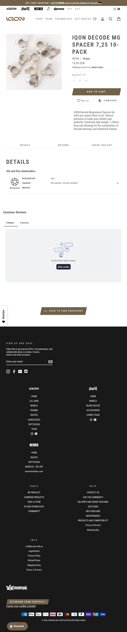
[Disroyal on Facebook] (14, 371)
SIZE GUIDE (93, 506)
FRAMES (34, 410)
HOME (34, 396)
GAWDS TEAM (93, 415)
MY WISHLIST (34, 492)
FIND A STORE (34, 502)
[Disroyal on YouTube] (20, 371)
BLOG (77, 9)
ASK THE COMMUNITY (93, 497)
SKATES (34, 415)
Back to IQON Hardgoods (65, 311)
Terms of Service (93, 525)
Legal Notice (34, 551)
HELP (69, 9)
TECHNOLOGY (63, 19)
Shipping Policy (34, 565)
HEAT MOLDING (93, 511)
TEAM (49, 19)
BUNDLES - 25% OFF (34, 466)
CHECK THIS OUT (102, 145)
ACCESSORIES (93, 410)
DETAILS (25, 145)
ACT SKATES (83, 19)
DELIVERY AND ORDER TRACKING (93, 502)
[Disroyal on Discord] (26, 371)
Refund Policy (34, 560)
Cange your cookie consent (21, 606)
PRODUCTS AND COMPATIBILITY (93, 520)
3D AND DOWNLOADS (34, 506)
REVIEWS (63, 145)
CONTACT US (93, 492)
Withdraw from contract (27, 602)
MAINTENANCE (93, 515)
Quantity (79, 75)
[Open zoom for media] (35, 62)
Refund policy (93, 530)
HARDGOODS (34, 419)
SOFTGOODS (34, 424)
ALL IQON (34, 401)
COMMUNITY (34, 511)
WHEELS (34, 405)
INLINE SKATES (93, 405)
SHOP (39, 19)
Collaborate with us (34, 546)
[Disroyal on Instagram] (8, 371)
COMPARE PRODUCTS (34, 497)
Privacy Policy (34, 555)
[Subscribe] (50, 362)
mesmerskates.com (34, 471)
